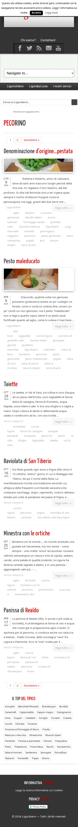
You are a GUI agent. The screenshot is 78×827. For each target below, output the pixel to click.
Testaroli (9, 758)
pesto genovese (51, 235)
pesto (61, 435)
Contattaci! (48, 40)
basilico (30, 213)
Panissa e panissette (29, 740)
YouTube (58, 48)
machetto (49, 349)
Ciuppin (18, 718)
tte (11, 384)
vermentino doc (24, 594)
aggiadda (24, 336)
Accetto (36, 12)
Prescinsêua (36, 746)
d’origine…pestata (38, 151)
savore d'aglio (31, 368)
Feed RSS (39, 48)
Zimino (45, 758)
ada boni (12, 333)
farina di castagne (31, 431)
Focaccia (32, 723)
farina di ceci (28, 657)
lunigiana (30, 435)
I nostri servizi (62, 86)
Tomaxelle (22, 758)
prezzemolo (46, 589)
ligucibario (52, 226)
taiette (54, 440)
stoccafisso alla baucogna (53, 517)
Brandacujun (49, 706)
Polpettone (21, 746)
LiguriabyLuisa (38, 86)
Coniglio (43, 718)
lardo (45, 657)
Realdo (21, 611)
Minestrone (35, 735)
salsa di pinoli (29, 363)
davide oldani (33, 217)
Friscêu (46, 729)
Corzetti (55, 718)
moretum (24, 354)
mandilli (29, 231)
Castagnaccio (64, 712)
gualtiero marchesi (20, 347)
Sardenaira (31, 752)
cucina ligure (44, 336)
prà (42, 240)
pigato (30, 240)
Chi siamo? (28, 40)
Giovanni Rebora (29, 226)
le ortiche (27, 534)
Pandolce (10, 740)
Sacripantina (63, 746)
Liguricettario (15, 86)
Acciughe (10, 706)
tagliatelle (38, 440)
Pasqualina (61, 740)
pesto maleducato (36, 358)
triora (30, 671)
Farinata (19, 723)
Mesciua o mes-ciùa (15, 735)
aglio (16, 213)
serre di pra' (28, 245)
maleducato (22, 261)
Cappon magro (45, 712)
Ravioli (50, 746)
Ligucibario (13, 207)
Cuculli (8, 723)
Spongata (45, 752)
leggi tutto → (63, 208)
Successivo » (31, 140)
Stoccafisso (60, 752)
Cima (7, 718)
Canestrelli (10, 712)
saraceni (26, 517)
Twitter (29, 48)
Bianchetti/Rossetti (28, 706)
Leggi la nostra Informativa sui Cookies (39, 790)
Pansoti (48, 740)
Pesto (8, 746)
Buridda (63, 706)
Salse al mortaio (13, 752)
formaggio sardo (33, 222)
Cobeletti (30, 718)
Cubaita (67, 718)
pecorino (29, 235)
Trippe (35, 758)
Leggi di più (51, 12)
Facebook (19, 48)
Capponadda (27, 712)
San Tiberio (27, 461)
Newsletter (48, 48)
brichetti (30, 580)
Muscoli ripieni (53, 735)
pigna (40, 512)
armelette (19, 426)
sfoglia (22, 440)
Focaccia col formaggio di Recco (22, 729)
